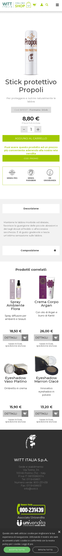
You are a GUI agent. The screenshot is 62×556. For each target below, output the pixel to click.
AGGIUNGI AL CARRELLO (31, 138)
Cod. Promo (31, 158)
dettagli (10, 337)
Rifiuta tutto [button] (45, 549)
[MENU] (57, 5)
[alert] (31, 542)
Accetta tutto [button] (17, 549)
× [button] (59, 532)
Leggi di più (27, 544)
